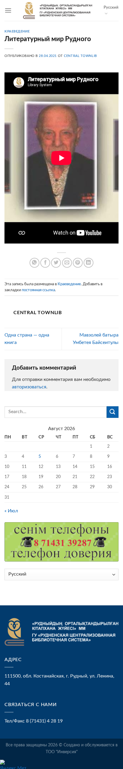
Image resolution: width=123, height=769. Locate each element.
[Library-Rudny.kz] (57, 10)
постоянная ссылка (38, 290)
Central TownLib (80, 56)
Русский (111, 7)
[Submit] (113, 412)
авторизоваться (29, 386)
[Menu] (8, 10)
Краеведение (17, 31)
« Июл (11, 510)
